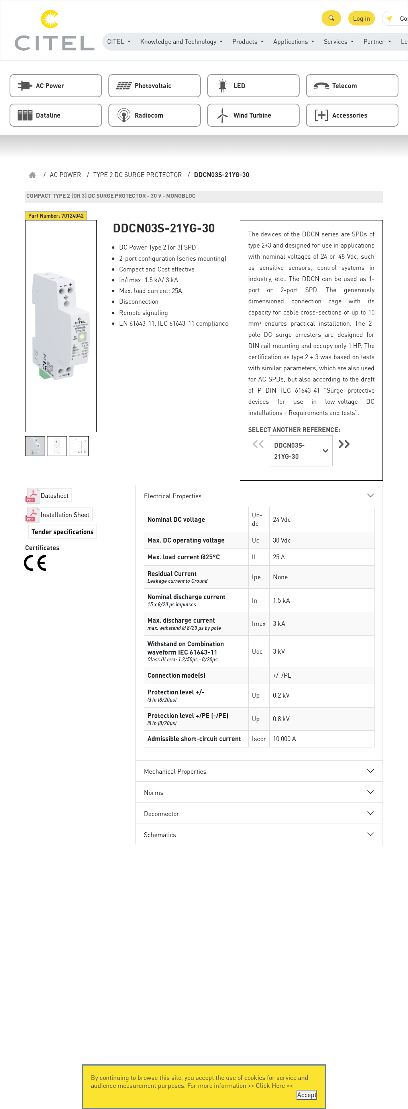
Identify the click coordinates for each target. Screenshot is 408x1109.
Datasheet (55, 495)
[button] (331, 18)
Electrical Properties (173, 496)
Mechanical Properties (175, 771)
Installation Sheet (65, 514)
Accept (306, 1094)
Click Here (270, 1085)
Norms (153, 792)
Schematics (160, 834)
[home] (32, 175)
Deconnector (161, 813)
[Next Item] (344, 444)
